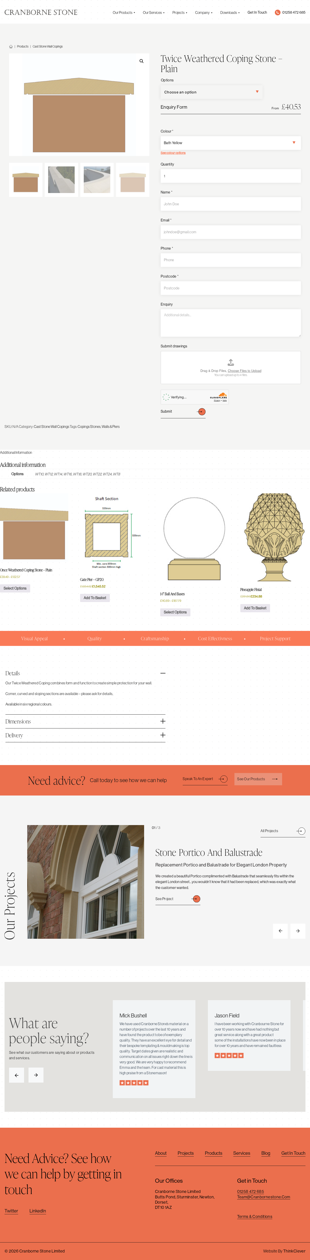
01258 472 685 (250, 1191)
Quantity (167, 164)
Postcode (170, 276)
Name (166, 192)
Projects (178, 12)
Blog (265, 1153)
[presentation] (280, 931)
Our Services (152, 12)
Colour (167, 131)
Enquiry (167, 304)
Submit (166, 411)
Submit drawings (174, 346)
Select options (15, 588)
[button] (142, 61)
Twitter (11, 1211)
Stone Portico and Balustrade (209, 852)
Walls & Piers (111, 426)
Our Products (122, 12)
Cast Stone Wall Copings (48, 46)
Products (22, 46)
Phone (167, 248)
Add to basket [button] (95, 598)
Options (167, 80)
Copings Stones (89, 426)
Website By (284, 1251)
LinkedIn (38, 1211)
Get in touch (293, 1153)
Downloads (228, 12)
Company (202, 12)
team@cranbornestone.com (263, 1197)
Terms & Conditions (254, 1216)
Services (241, 1153)
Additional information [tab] (16, 452)
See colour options (173, 153)
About (161, 1153)
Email (166, 220)
